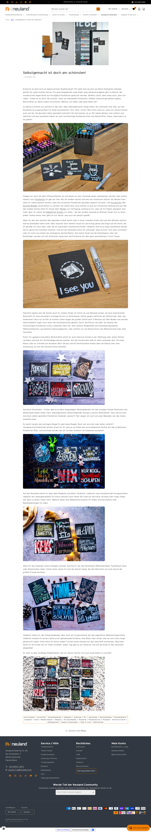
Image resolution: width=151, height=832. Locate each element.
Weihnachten (98, 722)
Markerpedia (46, 770)
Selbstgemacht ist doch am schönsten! (28, 19)
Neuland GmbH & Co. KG (20, 819)
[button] (14, 15)
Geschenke (93, 717)
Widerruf (79, 762)
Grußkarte (28, 720)
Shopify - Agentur (9, 821)
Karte (36, 720)
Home (7, 19)
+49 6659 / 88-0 (16, 767)
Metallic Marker (47, 720)
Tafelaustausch (47, 747)
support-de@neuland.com (20, 770)
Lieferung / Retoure (49, 758)
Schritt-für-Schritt (118, 720)
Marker (63, 209)
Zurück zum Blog (77, 731)
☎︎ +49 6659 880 (138, 2)
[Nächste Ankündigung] (102, 2)
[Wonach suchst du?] (98, 9)
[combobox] (75, 9)
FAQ (43, 774)
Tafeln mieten (46, 751)
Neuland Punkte (118, 751)
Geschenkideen (106, 717)
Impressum (80, 747)
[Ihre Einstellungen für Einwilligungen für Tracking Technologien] (4, 828)
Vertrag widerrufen (86, 771)
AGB (78, 754)
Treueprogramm (47, 762)
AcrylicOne (116, 203)
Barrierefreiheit (82, 766)
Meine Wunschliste (119, 754)
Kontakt (79, 751)
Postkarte (82, 720)
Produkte (106, 720)
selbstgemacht (53, 722)
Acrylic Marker (29, 717)
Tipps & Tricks (85, 722)
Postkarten (40, 199)
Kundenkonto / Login (120, 747)
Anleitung (77, 717)
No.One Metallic (30, 206)
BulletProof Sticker (55, 212)
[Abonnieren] (92, 792)
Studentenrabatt (47, 754)
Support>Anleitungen (69, 722)
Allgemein (67, 717)
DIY (85, 717)
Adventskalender (54, 717)
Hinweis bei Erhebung (63, 829)
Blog (12, 19)
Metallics (58, 720)
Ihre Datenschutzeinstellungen (80, 829)
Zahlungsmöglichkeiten (50, 778)
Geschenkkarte (120, 717)
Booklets (44, 766)
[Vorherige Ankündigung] (48, 2)
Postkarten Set (94, 720)
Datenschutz (81, 758)
